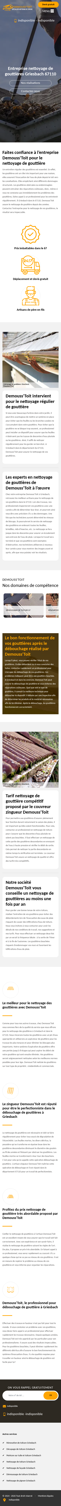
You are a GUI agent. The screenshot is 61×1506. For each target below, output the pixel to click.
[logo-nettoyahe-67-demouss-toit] (17, 7)
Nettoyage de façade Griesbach (21, 1468)
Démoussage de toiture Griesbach (22, 1474)
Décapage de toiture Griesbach (21, 1449)
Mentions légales (45, 1496)
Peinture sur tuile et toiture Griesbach (24, 1455)
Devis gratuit (48, 4)
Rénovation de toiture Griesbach (21, 1443)
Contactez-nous (30, 91)
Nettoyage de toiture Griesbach (21, 1462)
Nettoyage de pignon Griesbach (21, 1481)
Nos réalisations (30, 83)
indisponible (26, 20)
